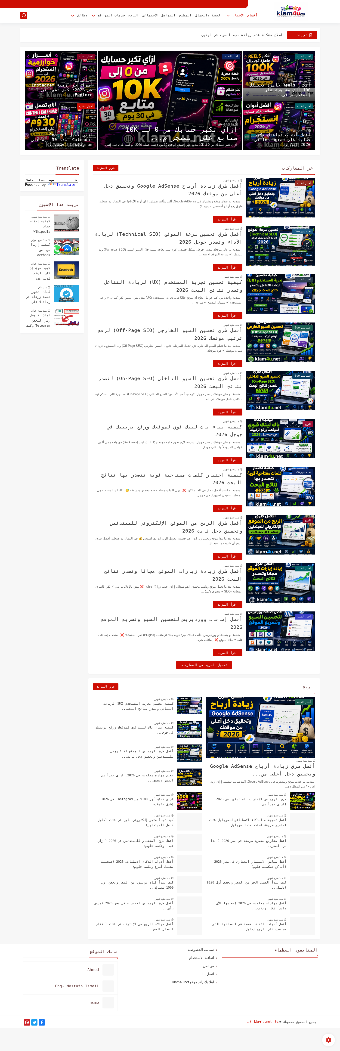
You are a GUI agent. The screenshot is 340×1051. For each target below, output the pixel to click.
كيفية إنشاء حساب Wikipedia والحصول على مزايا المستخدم (40, 227)
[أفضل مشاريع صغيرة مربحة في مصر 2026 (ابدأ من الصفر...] (302, 842)
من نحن (208, 966)
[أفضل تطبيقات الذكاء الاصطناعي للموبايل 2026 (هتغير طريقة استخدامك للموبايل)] (302, 822)
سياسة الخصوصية (201, 950)
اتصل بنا (208, 974)
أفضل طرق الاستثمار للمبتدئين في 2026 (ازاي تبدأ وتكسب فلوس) (135, 843)
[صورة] (66, 223)
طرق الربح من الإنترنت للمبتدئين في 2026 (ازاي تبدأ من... (251, 801)
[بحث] (23, 15)
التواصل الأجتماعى (159, 15)
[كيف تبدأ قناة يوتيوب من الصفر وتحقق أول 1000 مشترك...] (189, 884)
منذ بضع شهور (226, 123)
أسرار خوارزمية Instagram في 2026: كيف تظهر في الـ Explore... (62, 90)
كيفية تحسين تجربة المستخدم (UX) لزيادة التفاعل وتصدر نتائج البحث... (138, 706)
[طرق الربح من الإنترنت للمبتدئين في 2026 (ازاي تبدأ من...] (302, 801)
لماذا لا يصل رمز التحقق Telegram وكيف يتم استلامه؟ (38, 321)
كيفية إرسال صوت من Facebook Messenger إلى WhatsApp (38, 250)
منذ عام (42, 287)
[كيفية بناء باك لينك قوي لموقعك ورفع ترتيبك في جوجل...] (189, 729)
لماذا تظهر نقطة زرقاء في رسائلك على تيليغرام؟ (38, 297)
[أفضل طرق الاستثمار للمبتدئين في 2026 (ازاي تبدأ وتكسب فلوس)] (189, 842)
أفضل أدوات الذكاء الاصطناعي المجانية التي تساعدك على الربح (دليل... (249, 926)
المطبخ (185, 15)
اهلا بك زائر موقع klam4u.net (193, 982)
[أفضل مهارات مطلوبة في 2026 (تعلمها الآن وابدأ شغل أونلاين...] (302, 905)
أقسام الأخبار (244, 15)
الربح (133, 15)
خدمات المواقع (111, 15)
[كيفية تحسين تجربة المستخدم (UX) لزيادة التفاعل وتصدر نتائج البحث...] (189, 705)
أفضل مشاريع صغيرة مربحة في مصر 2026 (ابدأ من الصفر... (248, 843)
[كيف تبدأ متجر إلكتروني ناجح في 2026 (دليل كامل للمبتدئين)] (189, 822)
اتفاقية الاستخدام (201, 958)
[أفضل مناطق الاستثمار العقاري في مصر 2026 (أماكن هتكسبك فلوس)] (302, 863)
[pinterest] (27, 1022)
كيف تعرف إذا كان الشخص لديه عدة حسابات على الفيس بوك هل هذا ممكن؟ (39, 274)
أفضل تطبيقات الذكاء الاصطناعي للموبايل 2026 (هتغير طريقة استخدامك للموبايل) (247, 822)
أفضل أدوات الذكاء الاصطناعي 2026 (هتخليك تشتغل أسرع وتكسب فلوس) (137, 864)
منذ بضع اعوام (39, 240)
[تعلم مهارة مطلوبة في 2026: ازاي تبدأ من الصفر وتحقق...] (189, 777)
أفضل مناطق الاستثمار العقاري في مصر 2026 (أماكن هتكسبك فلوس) (250, 864)
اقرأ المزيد (227, 219)
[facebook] (42, 1022)
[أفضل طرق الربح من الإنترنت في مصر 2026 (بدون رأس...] (189, 905)
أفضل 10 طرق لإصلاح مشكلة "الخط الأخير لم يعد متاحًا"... (229, 35)
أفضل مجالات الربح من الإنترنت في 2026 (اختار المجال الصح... (134, 926)
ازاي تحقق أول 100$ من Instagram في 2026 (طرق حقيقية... (137, 801)
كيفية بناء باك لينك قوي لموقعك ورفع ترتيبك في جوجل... (134, 729)
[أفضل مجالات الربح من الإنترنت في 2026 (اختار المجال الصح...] (189, 926)
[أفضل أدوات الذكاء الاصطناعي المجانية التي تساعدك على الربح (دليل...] (302, 926)
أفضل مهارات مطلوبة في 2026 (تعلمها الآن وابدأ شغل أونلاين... (251, 905)
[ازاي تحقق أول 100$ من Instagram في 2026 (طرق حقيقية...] (189, 801)
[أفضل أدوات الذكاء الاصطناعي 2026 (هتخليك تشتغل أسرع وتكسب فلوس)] (189, 863)
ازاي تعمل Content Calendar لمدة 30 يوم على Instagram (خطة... (62, 139)
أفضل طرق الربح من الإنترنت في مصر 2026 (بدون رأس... (133, 905)
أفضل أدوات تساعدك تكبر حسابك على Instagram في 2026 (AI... (283, 139)
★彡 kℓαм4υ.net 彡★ (263, 1021)
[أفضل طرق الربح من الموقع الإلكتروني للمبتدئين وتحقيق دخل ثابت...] (189, 753)
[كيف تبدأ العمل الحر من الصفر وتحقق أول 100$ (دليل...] (302, 884)
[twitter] (34, 1022)
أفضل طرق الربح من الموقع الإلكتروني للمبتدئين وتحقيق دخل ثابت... (142, 753)
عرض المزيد (105, 168)
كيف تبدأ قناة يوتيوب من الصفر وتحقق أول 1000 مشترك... (137, 884)
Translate (65, 185)
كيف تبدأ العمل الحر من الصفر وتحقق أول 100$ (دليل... (246, 884)
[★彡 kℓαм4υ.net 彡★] (291, 11)
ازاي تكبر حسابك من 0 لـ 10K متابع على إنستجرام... (181, 133)
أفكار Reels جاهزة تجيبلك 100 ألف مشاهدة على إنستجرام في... (280, 90)
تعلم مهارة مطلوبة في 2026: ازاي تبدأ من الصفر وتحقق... (137, 777)
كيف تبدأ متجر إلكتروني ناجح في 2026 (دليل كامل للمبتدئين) (135, 822)
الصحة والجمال (208, 15)
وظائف (82, 15)
